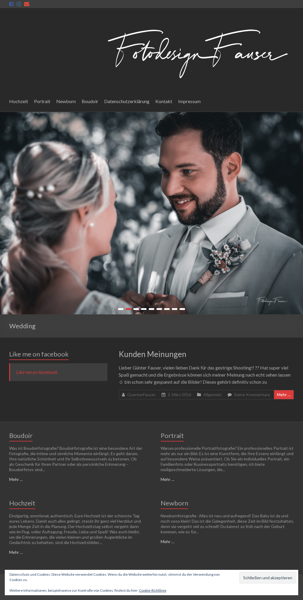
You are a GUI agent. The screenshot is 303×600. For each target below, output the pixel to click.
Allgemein (212, 394)
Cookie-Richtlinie (152, 590)
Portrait (42, 101)
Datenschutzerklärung (126, 101)
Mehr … (284, 394)
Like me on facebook (39, 354)
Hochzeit (18, 101)
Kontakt (163, 101)
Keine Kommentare (252, 394)
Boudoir (90, 101)
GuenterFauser (141, 394)
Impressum (189, 101)
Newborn (66, 101)
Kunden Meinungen (152, 354)
